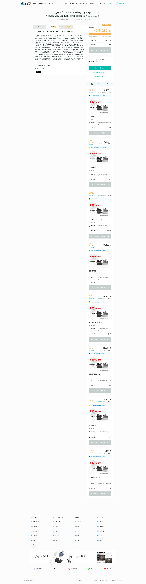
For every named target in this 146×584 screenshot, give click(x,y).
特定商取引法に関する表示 (100, 72)
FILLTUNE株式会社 (61, 19)
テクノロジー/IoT (79, 19)
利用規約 (95, 580)
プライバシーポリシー (100, 76)
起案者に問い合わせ (100, 68)
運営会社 (81, 580)
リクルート (88, 580)
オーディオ (87, 19)
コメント (65, 27)
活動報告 (53, 27)
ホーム (39, 27)
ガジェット (70, 19)
